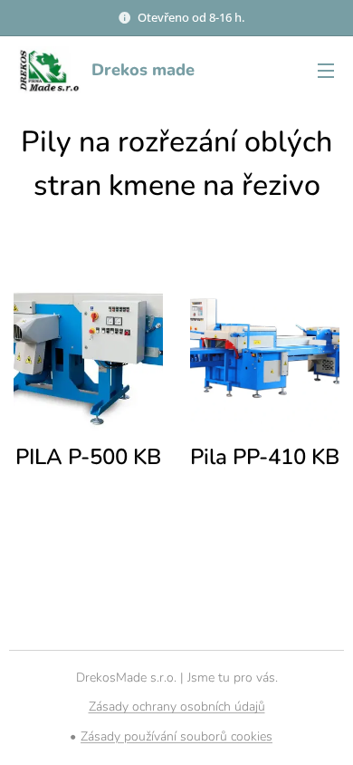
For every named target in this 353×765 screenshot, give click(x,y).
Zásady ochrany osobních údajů (177, 706)
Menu (326, 70)
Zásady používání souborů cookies (176, 736)
